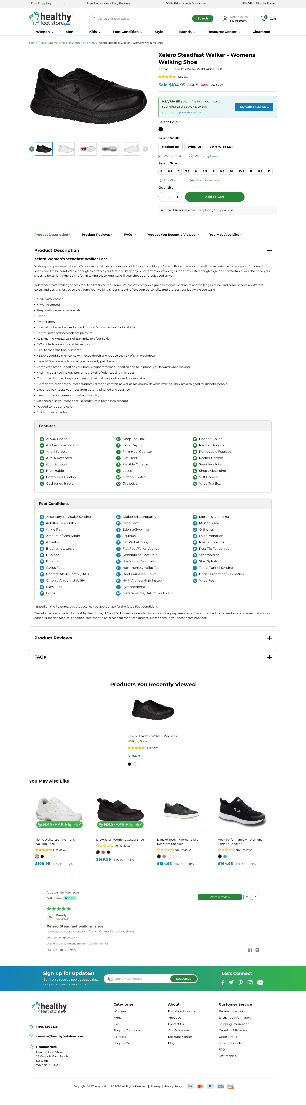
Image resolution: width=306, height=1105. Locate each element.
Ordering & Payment (233, 1030)
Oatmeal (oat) (53, 856)
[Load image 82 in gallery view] (131, 149)
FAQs (128, 235)
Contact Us (176, 1024)
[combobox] (151, 18)
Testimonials (228, 1056)
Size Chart (171, 180)
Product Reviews (96, 235)
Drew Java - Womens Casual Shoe (120, 839)
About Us (174, 1017)
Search (203, 18)
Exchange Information (235, 1017)
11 (251, 171)
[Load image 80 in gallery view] (88, 149)
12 (269, 171)
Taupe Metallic (164, 856)
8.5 (205, 171)
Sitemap (155, 1086)
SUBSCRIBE (183, 978)
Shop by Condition (127, 1030)
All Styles (120, 1036)
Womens (120, 1011)
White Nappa (169, 856)
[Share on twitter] (257, 950)
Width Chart (172, 156)
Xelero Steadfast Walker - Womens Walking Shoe (130, 42)
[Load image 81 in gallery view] (109, 149)
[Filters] (247, 897)
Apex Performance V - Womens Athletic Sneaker (240, 842)
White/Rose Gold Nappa (174, 856)
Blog (171, 1043)
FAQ (222, 1049)
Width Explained (207, 156)
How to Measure (207, 180)
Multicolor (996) (103, 852)
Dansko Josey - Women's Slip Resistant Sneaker (177, 842)
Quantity (166, 188)
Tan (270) (108, 852)
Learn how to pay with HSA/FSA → (183, 112)
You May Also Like (224, 235)
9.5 (222, 171)
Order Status (228, 1036)
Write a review (220, 897)
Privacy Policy (173, 1086)
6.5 (170, 171)
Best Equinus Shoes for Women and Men (68, 42)
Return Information (232, 1011)
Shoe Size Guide (230, 1043)
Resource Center (180, 1036)
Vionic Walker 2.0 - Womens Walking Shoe (55, 842)
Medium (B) (170, 146)
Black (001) (98, 852)
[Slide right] (145, 149)
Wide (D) (194, 146)
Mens (117, 1017)
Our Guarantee (178, 1030)
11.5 (260, 171)
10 (231, 171)
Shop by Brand (124, 1043)
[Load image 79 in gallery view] (66, 149)
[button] (45, 31)
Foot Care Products (181, 1011)
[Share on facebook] (250, 950)
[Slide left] (31, 149)
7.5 (187, 171)
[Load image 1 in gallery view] (44, 149)
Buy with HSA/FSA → (254, 107)
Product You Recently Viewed (171, 235)
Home (33, 42)
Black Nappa (158, 856)
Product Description (51, 235)
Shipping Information (234, 1024)
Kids (117, 1024)
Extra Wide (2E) (221, 146)
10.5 (241, 171)
